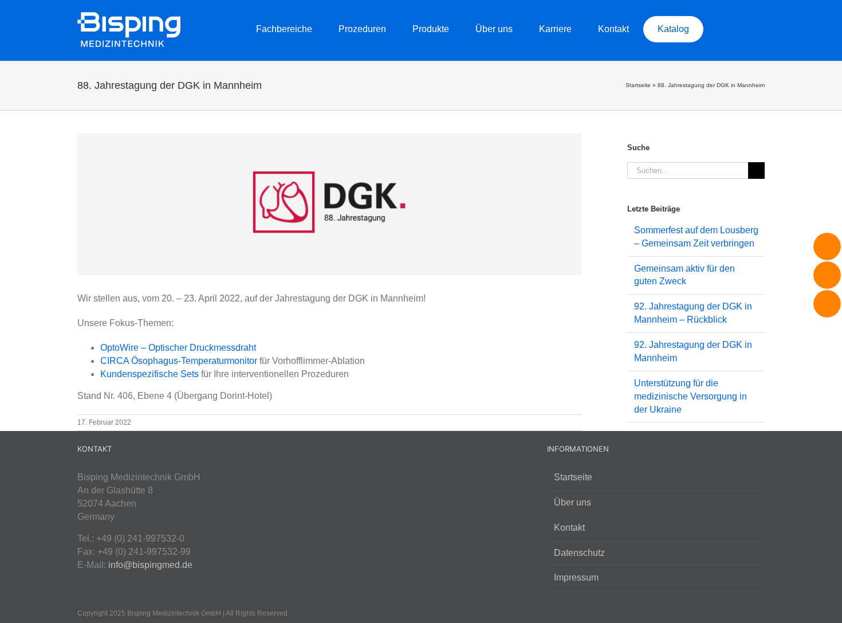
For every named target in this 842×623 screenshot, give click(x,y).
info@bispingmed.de (150, 565)
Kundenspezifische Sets (149, 374)
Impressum (576, 577)
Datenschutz (579, 553)
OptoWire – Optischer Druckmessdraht (178, 347)
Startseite (638, 85)
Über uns (572, 502)
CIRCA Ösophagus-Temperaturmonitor (178, 361)
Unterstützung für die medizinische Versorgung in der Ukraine (690, 396)
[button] (746, 28)
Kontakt (569, 527)
